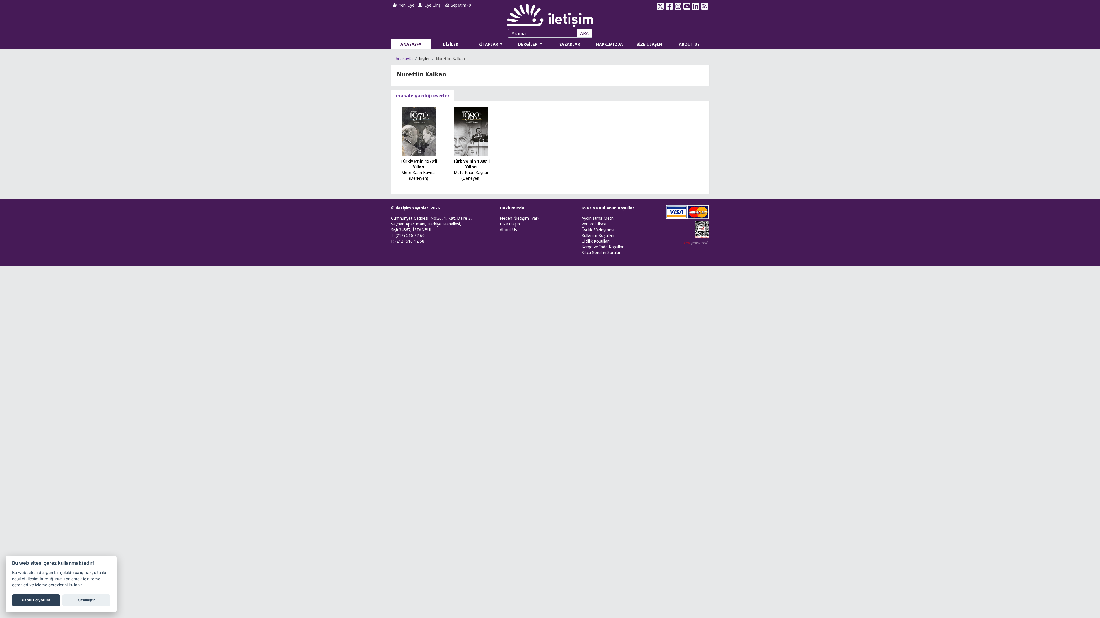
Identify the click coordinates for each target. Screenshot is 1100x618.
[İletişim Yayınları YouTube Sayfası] (686, 6)
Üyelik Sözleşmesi (598, 229)
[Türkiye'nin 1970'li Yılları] (419, 131)
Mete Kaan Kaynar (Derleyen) (418, 175)
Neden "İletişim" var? (519, 218)
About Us (508, 229)
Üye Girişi (432, 5)
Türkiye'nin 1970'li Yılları (418, 163)
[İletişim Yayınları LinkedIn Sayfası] (695, 6)
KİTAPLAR (488, 44)
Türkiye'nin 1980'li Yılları (471, 163)
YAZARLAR (569, 44)
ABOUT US (689, 44)
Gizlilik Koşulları (596, 241)
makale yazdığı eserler (422, 95)
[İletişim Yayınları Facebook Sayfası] (669, 6)
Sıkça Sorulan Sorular (601, 252)
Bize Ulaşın (510, 224)
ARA (584, 33)
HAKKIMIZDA (609, 44)
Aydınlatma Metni (598, 218)
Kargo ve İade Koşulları (603, 246)
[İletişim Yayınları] (550, 14)
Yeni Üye (406, 5)
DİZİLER (450, 44)
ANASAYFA (410, 44)
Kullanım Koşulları (598, 235)
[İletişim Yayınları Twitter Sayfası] (660, 6)
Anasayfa (404, 58)
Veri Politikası (594, 224)
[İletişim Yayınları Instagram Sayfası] (678, 6)
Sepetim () (461, 5)
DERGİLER (528, 44)
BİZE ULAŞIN (649, 44)
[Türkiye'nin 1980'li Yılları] (471, 131)
